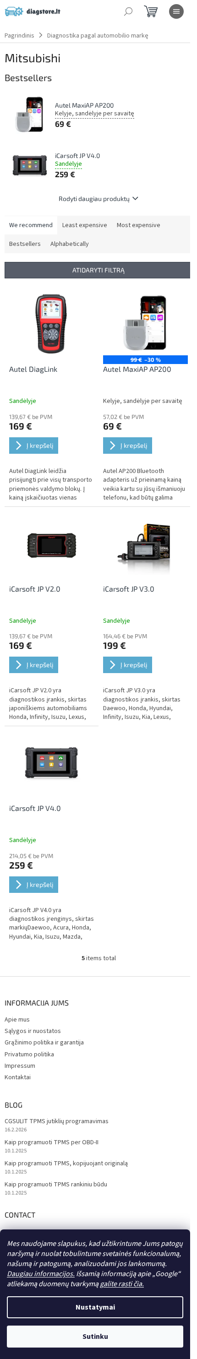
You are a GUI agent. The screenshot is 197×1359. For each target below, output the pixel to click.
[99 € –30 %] (145, 323)
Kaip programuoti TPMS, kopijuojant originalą (66, 1163)
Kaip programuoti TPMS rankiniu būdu (56, 1184)
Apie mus (17, 1019)
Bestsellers (25, 244)
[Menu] (176, 11)
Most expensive (138, 225)
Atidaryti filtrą (98, 270)
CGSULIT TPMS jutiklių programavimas (57, 1121)
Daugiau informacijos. (41, 1274)
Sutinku (95, 1337)
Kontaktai (18, 1077)
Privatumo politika (29, 1054)
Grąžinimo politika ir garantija (44, 1042)
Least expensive (84, 225)
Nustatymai (95, 1307)
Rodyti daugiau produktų (94, 198)
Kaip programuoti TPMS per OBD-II (51, 1142)
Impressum (20, 1066)
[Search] (128, 11)
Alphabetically (69, 244)
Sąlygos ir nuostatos (33, 1031)
